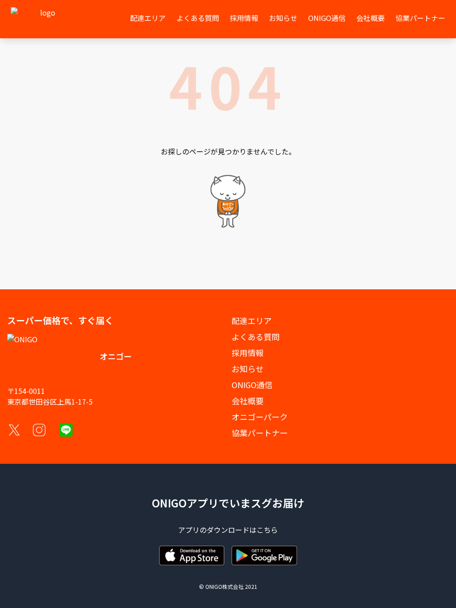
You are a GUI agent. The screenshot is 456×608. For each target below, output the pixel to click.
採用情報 (244, 17)
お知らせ (283, 17)
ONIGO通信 (327, 17)
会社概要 (370, 17)
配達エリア (148, 17)
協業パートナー (420, 17)
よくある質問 (197, 17)
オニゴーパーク (260, 416)
